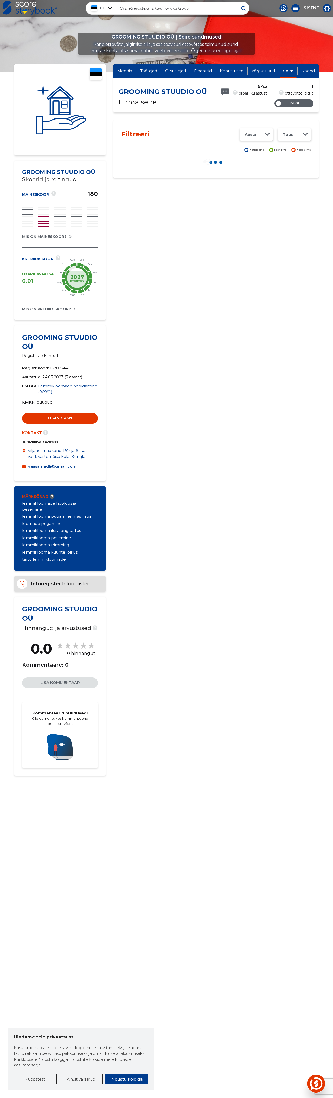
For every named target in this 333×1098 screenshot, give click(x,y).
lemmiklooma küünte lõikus (50, 552)
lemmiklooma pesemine (46, 537)
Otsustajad (175, 70)
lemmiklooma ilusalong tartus (51, 530)
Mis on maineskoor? (44, 236)
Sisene (311, 8)
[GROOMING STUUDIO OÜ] (60, 110)
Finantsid (203, 70)
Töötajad (148, 70)
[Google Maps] (25, 454)
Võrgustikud (263, 70)
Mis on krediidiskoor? (46, 309)
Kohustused (232, 70)
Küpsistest (35, 1079)
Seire (288, 70)
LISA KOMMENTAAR (60, 682)
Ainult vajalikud (81, 1079)
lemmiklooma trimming (45, 544)
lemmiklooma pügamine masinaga (57, 516)
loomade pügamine (42, 523)
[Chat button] (283, 8)
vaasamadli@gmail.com (52, 466)
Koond (308, 70)
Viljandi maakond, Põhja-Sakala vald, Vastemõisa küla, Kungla (58, 453)
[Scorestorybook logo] (30, 8)
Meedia (124, 70)
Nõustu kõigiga (127, 1079)
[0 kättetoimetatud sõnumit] (225, 91)
